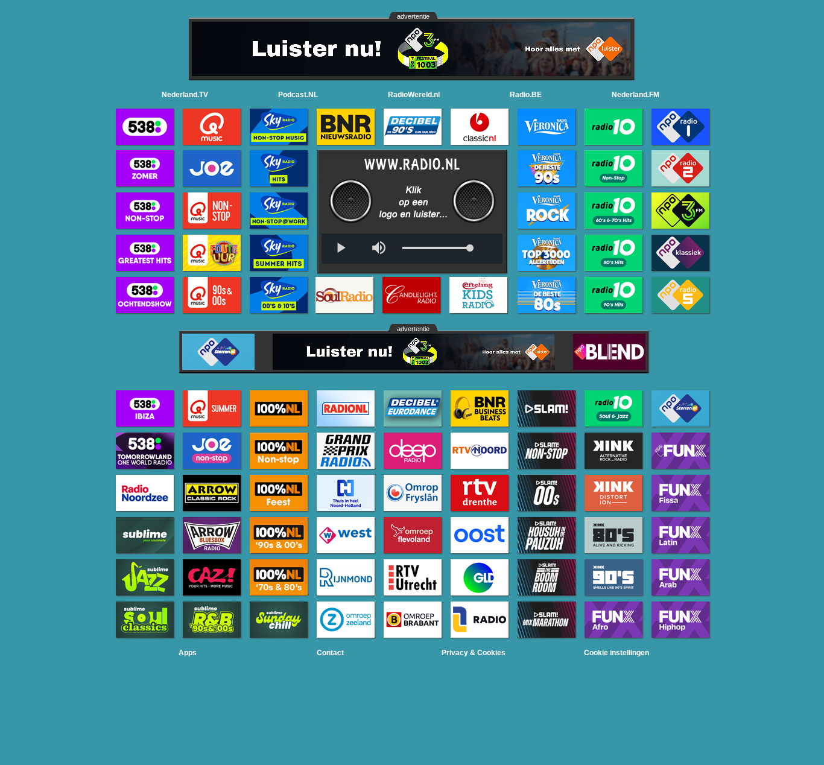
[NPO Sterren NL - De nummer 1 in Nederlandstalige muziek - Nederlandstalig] (218, 366)
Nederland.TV (185, 94)
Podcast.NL (298, 94)
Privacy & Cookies (473, 653)
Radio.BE (526, 94)
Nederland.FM (635, 94)
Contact (330, 653)
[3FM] (411, 73)
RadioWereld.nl (414, 94)
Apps (188, 653)
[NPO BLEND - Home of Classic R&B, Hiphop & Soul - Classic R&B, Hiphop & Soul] (609, 366)
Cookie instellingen (616, 653)
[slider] (436, 248)
